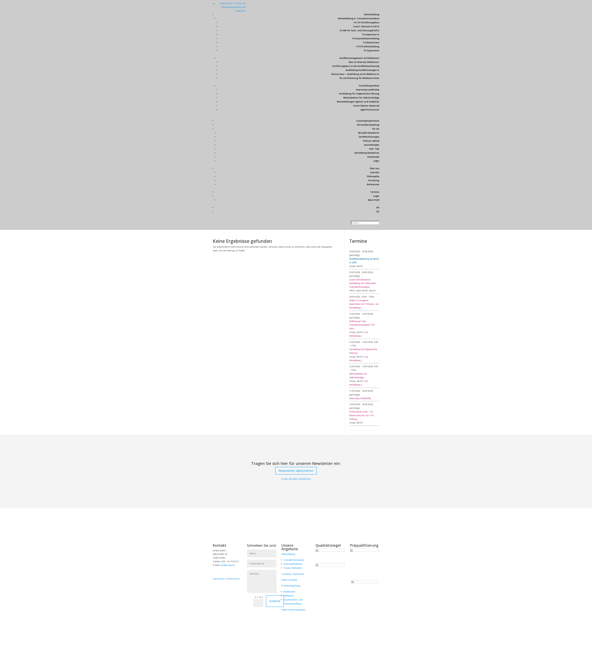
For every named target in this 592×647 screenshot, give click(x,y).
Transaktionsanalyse (294, 559)
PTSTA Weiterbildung (367, 46)
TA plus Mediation (293, 567)
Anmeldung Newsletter (366, 152)
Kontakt (374, 172)
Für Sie (375, 128)
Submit (274, 601)
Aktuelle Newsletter (368, 132)
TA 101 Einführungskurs (366, 22)
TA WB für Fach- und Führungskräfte (359, 30)
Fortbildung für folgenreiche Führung (359, 93)
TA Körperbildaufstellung (365, 38)
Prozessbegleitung (290, 585)
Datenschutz (233, 578)
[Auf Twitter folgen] (221, 571)
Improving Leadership (367, 89)
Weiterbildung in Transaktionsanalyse (358, 18)
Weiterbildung (371, 14)
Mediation (289, 595)
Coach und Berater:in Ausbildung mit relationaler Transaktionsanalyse (362, 283)
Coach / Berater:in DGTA (366, 26)
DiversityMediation (293, 563)
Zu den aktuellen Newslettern (296, 478)
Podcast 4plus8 (371, 140)
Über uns (374, 168)
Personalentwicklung (368, 124)
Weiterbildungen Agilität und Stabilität (358, 101)
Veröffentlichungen (369, 136)
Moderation (289, 591)
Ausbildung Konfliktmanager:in (362, 70)
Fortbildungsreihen (369, 85)
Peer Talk (374, 148)
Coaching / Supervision (292, 573)
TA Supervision (371, 50)
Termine (374, 191)
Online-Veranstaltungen (293, 609)
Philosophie (373, 176)
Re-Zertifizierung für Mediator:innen (359, 78)
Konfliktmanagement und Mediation (359, 58)
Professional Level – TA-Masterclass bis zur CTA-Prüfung (361, 415)
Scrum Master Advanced (366, 105)
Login (376, 160)
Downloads (373, 156)
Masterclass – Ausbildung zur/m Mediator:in (355, 74)
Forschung (373, 180)
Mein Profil (373, 199)
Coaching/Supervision (367, 120)
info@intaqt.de (227, 565)
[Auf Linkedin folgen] (215, 571)
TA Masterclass (371, 42)
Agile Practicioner (369, 109)
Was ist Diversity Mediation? (364, 62)
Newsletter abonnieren (296, 471)
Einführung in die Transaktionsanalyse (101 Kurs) (362, 325)
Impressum (219, 578)
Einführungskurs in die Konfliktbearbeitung (355, 66)
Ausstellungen (371, 144)
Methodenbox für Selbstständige (361, 97)
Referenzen (373, 184)
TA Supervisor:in (370, 34)
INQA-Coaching (289, 579)
